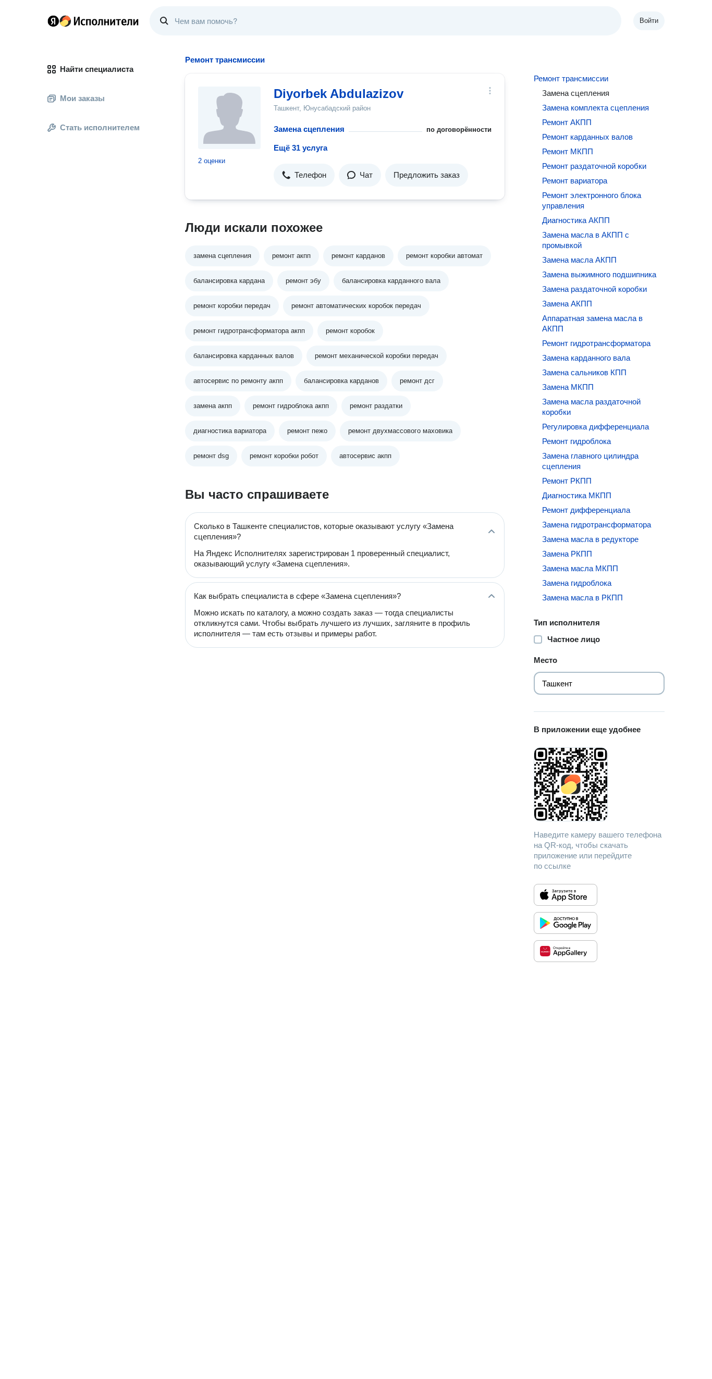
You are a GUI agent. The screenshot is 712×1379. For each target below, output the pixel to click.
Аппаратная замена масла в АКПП (592, 323)
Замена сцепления (309, 129)
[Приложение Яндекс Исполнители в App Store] (565, 895)
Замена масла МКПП (580, 568)
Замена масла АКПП (579, 259)
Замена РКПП (567, 553)
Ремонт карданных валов (587, 136)
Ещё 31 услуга (300, 147)
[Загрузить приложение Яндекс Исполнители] (599, 784)
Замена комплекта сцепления (595, 107)
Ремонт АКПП (567, 122)
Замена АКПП (567, 303)
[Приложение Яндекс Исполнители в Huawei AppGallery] (565, 951)
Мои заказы (82, 98)
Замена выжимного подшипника (599, 274)
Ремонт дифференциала (586, 510)
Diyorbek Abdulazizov (338, 94)
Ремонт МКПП (567, 151)
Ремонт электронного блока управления (591, 200)
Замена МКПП (568, 387)
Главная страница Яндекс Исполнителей (93, 21)
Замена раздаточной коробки (594, 289)
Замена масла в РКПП (582, 597)
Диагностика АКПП (576, 220)
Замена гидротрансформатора (596, 524)
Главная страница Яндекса (53, 21)
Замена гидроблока (576, 582)
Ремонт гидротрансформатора (596, 343)
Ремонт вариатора (574, 180)
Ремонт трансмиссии (571, 78)
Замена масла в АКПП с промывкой (585, 240)
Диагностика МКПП (576, 495)
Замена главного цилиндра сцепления (590, 461)
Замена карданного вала (586, 357)
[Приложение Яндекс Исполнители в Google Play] (565, 923)
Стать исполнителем (100, 127)
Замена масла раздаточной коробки (591, 406)
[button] (304, 175)
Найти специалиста (96, 69)
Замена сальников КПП (584, 372)
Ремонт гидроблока (576, 441)
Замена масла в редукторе (590, 539)
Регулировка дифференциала (595, 426)
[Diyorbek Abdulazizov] (229, 118)
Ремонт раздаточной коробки (594, 166)
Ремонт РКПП (567, 480)
